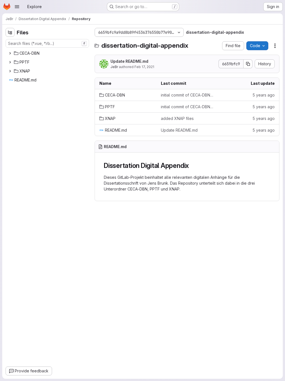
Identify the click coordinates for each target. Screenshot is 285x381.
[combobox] (47, 43)
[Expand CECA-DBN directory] (10, 53)
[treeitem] (48, 53)
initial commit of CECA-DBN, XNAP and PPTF (187, 95)
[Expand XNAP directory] (10, 71)
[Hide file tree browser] (10, 32)
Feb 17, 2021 (144, 67)
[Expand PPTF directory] (10, 62)
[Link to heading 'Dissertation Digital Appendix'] (192, 165)
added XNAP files (177, 118)
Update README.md (129, 61)
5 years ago (263, 95)
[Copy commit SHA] (248, 63)
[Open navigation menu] (17, 6)
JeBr (114, 67)
